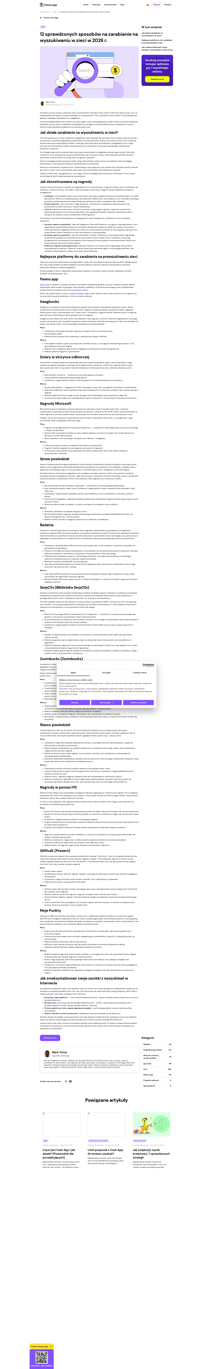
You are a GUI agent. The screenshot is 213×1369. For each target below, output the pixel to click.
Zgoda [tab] (73, 672)
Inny (43, 27)
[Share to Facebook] (70, 1081)
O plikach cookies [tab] (140, 672)
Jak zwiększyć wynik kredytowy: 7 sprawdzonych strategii (151, 1153)
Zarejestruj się (50, 1038)
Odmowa (74, 702)
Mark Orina (50, 102)
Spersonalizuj (105, 702)
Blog (54, 12)
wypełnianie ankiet (79, 290)
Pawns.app (44, 284)
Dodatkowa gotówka (152, 1050)
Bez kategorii (140, 1141)
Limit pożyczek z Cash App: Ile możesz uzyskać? (106, 1151)
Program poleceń (151, 1080)
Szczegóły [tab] (107, 672)
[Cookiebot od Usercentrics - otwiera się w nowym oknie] (144, 665)
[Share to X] (66, 1081)
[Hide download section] (51, 1346)
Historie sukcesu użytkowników (151, 1056)
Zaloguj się (156, 5)
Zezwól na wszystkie (138, 702)
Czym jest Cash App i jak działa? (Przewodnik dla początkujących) (59, 1153)
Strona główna (44, 12)
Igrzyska (147, 1063)
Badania (146, 1044)
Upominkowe (149, 1086)
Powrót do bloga (51, 18)
